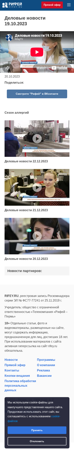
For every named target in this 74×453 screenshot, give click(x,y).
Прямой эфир (52, 4)
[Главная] (12, 5)
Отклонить (37, 441)
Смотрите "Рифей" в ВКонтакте (37, 93)
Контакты (12, 370)
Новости (11, 359)
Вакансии (44, 375)
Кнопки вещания (17, 375)
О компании (46, 365)
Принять (37, 430)
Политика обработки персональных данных (20, 385)
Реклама (43, 370)
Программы (46, 359)
